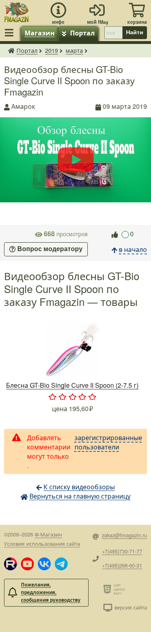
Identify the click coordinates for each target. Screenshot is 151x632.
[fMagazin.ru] (16, 11)
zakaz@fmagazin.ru (124, 535)
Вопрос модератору (50, 249)
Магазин (40, 32)
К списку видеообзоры (79, 486)
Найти (134, 32)
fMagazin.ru (11, 50)
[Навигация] (10, 32)
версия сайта (130, 607)
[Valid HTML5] (108, 588)
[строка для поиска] (113, 32)
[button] (10, 563)
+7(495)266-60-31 (122, 565)
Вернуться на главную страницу (79, 496)
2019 (51, 50)
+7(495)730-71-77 (122, 551)
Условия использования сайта (42, 543)
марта (74, 50)
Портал (82, 32)
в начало (133, 249)
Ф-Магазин (48, 534)
